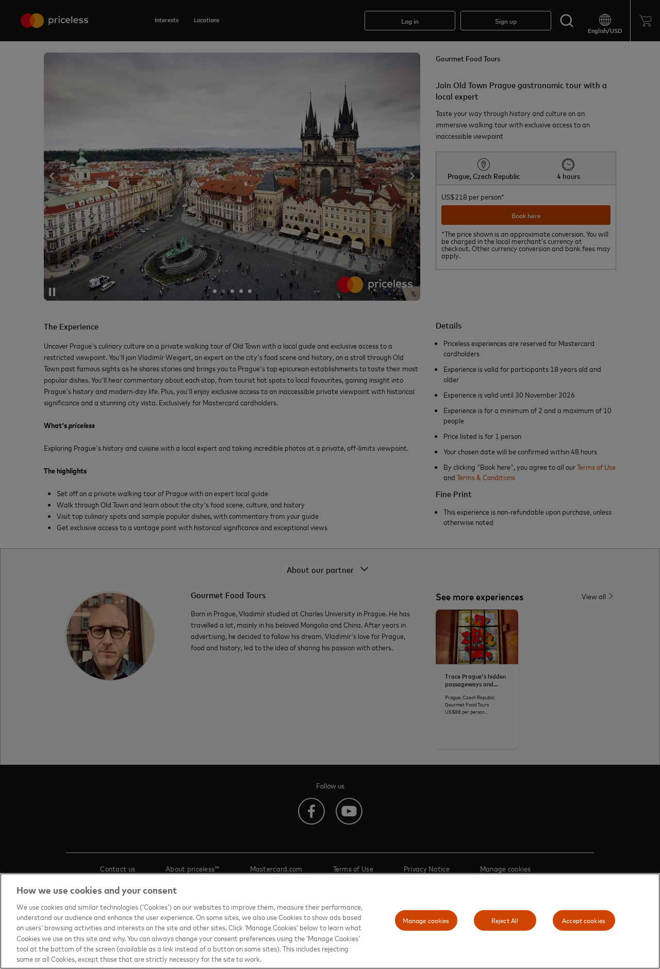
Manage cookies (426, 920)
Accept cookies (583, 920)
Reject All (504, 920)
